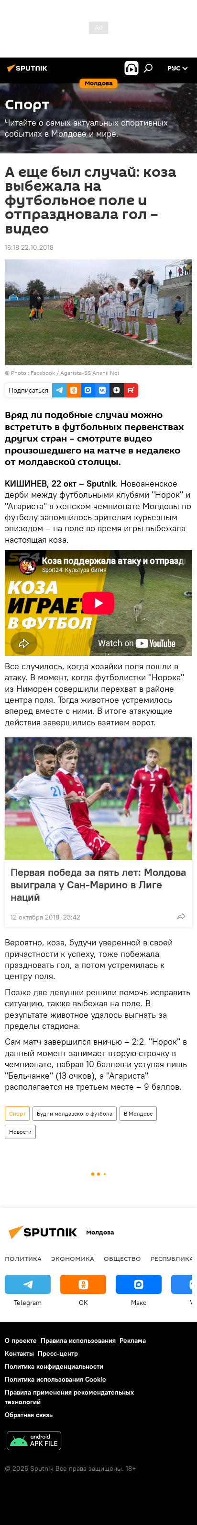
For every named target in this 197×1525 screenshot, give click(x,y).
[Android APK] (33, 1442)
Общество (122, 1258)
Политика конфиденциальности (54, 1366)
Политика (23, 1258)
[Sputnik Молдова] (29, 72)
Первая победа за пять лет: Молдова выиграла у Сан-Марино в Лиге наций (98, 884)
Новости (20, 1131)
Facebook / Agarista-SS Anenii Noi (75, 372)
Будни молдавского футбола (74, 1113)
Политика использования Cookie (55, 1379)
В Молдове (138, 1113)
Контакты (19, 1353)
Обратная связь (29, 1414)
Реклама (133, 1340)
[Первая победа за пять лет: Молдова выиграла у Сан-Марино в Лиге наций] (98, 798)
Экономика (72, 1258)
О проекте (21, 1340)
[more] (181, 916)
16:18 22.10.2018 (29, 247)
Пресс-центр (58, 1353)
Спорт (17, 1113)
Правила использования (78, 1340)
